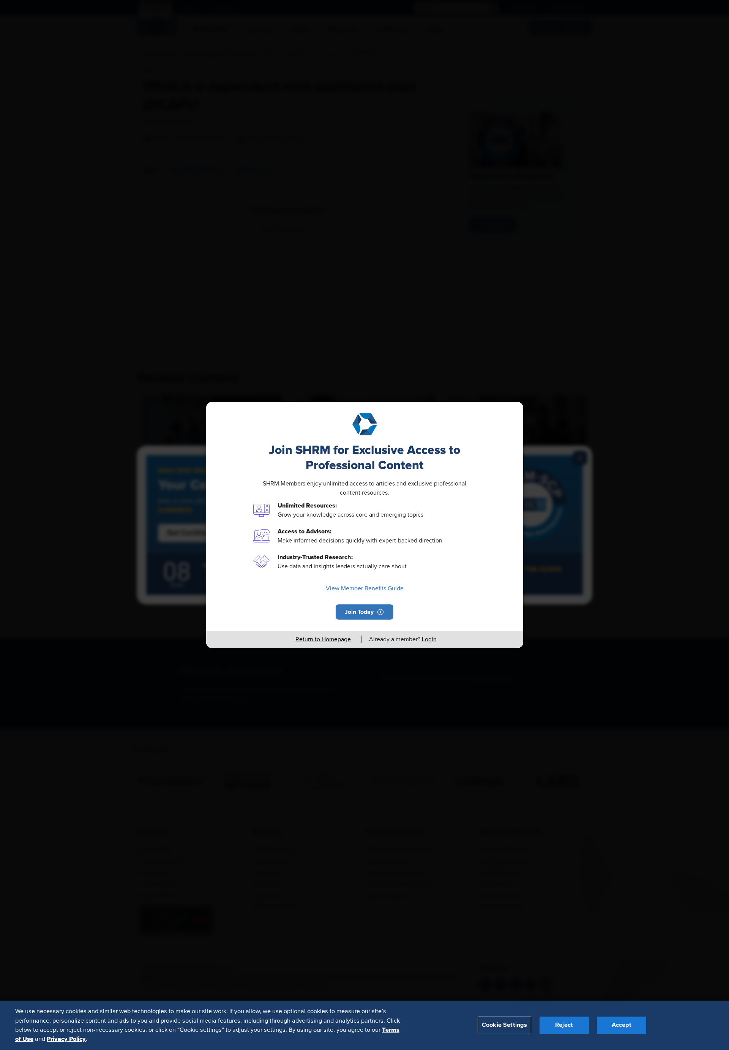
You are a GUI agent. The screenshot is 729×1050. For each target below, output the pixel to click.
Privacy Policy (66, 1039)
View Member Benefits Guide (365, 588)
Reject (564, 1025)
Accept (621, 1025)
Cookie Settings (504, 1025)
